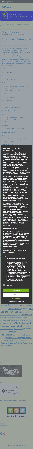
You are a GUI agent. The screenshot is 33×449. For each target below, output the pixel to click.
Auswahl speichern (16, 295)
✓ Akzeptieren (16, 290)
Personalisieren (16, 298)
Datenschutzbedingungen (16, 301)
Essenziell (9, 285)
